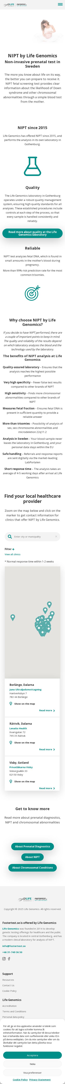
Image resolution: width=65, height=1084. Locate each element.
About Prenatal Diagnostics (32, 846)
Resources (8, 979)
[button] (48, 629)
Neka (32, 1064)
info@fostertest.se (14, 946)
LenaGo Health (18, 728)
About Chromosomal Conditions (32, 867)
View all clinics (12, 554)
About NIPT (32, 857)
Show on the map (24, 703)
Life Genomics (10, 928)
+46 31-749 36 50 (12, 952)
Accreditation (9, 1005)
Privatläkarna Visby (21, 767)
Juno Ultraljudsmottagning (25, 689)
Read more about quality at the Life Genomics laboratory (32, 233)
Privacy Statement (40, 1079)
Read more (46, 710)
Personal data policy (13, 1016)
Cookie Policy (20, 1079)
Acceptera (32, 1055)
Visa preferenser (32, 1072)
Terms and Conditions (14, 1011)
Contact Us (8, 985)
